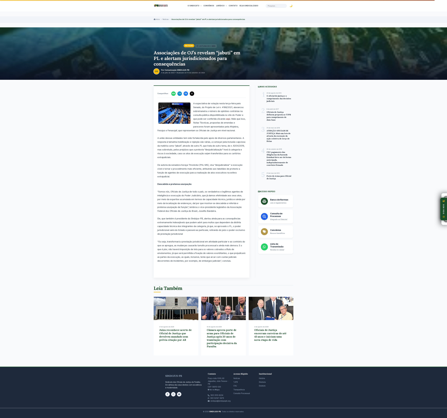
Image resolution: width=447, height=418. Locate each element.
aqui (228, 119)
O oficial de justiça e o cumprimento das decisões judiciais (279, 98)
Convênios (208, 6)
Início (157, 19)
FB (186, 93)
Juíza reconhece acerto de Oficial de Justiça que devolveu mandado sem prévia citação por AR (175, 334)
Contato (233, 6)
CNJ (235, 386)
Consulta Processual (241, 393)
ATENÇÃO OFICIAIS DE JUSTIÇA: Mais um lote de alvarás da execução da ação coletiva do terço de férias (278, 136)
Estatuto (262, 386)
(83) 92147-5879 (217, 398)
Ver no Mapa (214, 390)
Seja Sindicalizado (248, 6)
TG (179, 93)
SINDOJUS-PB (173, 375)
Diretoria (262, 382)
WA (173, 93)
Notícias (166, 19)
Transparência (239, 390)
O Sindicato (193, 6)
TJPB (235, 382)
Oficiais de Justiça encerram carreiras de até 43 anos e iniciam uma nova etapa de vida (270, 334)
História (262, 378)
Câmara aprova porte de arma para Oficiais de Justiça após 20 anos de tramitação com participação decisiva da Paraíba (222, 338)
